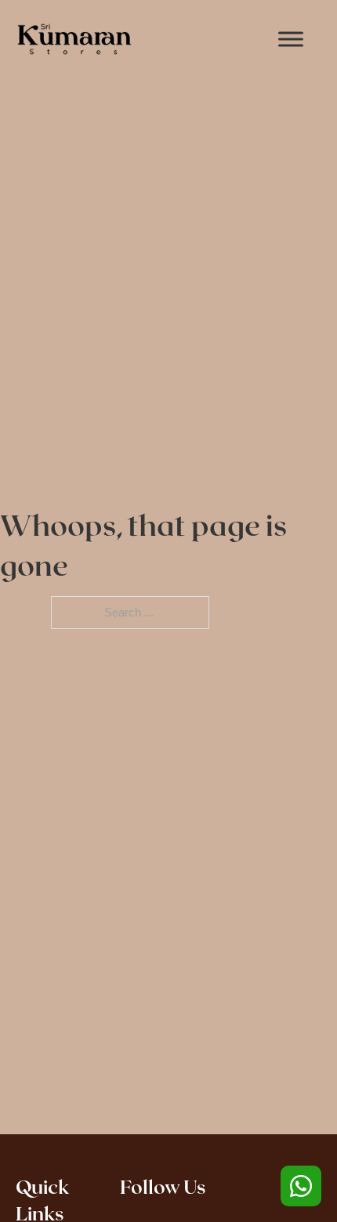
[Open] (290, 38)
